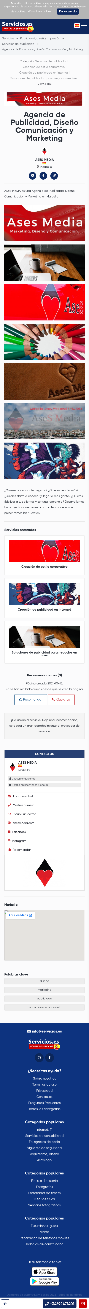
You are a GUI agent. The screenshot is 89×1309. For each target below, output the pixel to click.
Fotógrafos (44, 1187)
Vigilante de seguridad (44, 1148)
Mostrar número (23, 805)
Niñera (44, 1232)
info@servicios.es (47, 1031)
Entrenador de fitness (44, 1193)
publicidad (44, 998)
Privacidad (44, 1090)
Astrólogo (44, 1160)
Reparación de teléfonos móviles (44, 1238)
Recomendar (32, 699)
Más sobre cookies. (39, 11)
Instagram (18, 840)
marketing (44, 989)
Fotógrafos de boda (44, 1142)
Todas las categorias (44, 1109)
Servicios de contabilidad (44, 1135)
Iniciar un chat (22, 796)
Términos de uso (44, 1084)
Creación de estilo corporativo (44, 67)
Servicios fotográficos (44, 1205)
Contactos (44, 1096)
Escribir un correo (24, 814)
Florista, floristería (44, 1181)
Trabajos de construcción (44, 1244)
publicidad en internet (44, 1007)
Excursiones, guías (44, 1226)
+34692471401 (61, 1304)
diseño (44, 981)
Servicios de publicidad (51, 61)
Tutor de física (44, 1199)
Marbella (46, 166)
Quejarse (63, 699)
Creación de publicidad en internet (43, 72)
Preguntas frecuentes (44, 1103)
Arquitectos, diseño (44, 1154)
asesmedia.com (23, 823)
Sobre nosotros (44, 1078)
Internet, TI (44, 1129)
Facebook (18, 832)
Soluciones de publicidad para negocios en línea (44, 78)
